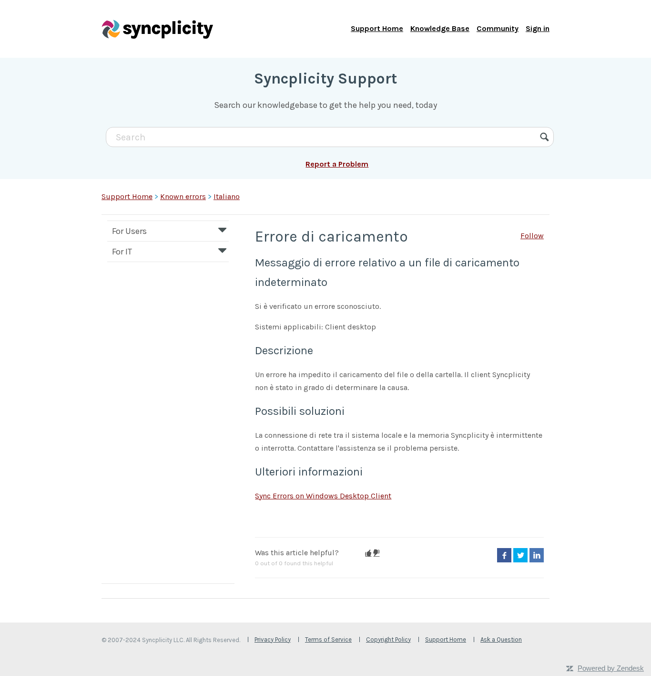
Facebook (504, 555)
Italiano (227, 196)
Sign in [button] (537, 28)
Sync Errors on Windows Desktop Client (323, 495)
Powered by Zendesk (611, 668)
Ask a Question (501, 639)
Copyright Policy (388, 639)
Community (498, 28)
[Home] (157, 29)
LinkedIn (536, 555)
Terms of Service (328, 639)
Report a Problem (336, 164)
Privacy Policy (272, 639)
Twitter (520, 555)
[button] (368, 553)
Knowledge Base (439, 28)
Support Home (377, 28)
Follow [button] (532, 235)
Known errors (183, 196)
